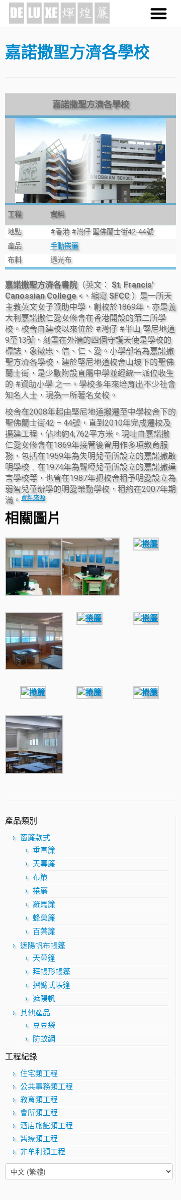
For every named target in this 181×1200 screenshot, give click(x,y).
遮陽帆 (44, 998)
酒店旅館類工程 (46, 1125)
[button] (159, 13)
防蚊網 (44, 1038)
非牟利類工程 (42, 1151)
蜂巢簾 (44, 917)
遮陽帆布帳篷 (42, 945)
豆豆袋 (44, 1025)
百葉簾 (44, 931)
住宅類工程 (39, 1073)
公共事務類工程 (46, 1086)
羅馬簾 (44, 904)
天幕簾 (44, 863)
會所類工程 (39, 1112)
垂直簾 (44, 850)
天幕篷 (44, 958)
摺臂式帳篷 (51, 985)
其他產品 (35, 1012)
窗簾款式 (35, 837)
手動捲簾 (64, 246)
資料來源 (33, 497)
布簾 (40, 877)
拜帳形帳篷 (51, 971)
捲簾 (40, 890)
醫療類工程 (39, 1138)
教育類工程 (39, 1099)
